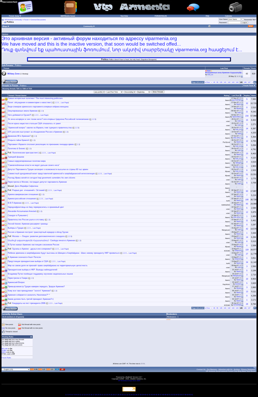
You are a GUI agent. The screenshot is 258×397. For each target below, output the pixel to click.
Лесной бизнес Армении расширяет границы (28, 224)
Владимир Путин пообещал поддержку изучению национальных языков (40, 274)
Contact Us (201, 369)
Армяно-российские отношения (22, 198)
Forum (26, 20)
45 (214, 82)
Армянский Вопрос (16, 282)
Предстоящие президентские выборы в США (28, 261)
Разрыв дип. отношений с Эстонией (28, 190)
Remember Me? (250, 20)
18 (96, 395)
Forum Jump (14, 16)
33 (129, 395)
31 (125, 395)
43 (152, 395)
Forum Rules (6, 358)
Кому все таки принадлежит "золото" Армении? (29, 291)
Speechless (236, 117)
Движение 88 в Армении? (19, 136)
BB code (5, 348)
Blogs (5, 26)
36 (136, 395)
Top (255, 368)
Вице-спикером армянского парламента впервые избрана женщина (38, 107)
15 (247, 120)
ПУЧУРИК (237, 305)
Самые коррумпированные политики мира (27, 161)
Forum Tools (248, 85)
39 (143, 395)
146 (245, 82)
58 (185, 395)
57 (183, 395)
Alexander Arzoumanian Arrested (22, 211)
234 (246, 116)
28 (247, 304)
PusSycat (226, 142)
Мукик (227, 109)
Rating (226, 95)
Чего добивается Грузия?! (19, 115)
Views (253, 95)
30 (123, 395)
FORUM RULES (161, 16)
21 (102, 395)
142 (229, 82)
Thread (11, 95)
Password (222, 22)
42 (247, 229)
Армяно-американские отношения (23, 194)
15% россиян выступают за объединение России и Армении (35, 132)
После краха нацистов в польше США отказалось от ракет (34, 123)
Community (88, 26)
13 (247, 291)
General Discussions (38, 20)
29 (120, 395)
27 (247, 254)
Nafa (239, 133)
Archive (237, 369)
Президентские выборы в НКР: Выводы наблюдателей (32, 270)
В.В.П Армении (15, 203)
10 (247, 279)
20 (100, 395)
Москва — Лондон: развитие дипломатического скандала (38, 236)
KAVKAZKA (226, 205)
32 (247, 103)
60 (247, 191)
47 (161, 395)
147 (249, 82)
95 (217, 82)
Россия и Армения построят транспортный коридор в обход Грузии (38, 232)
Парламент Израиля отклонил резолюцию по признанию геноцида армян (41, 144)
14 (247, 128)
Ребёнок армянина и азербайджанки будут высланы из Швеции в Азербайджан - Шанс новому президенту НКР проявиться (63, 253)
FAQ (207, 16)
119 (246, 250)
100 (246, 200)
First (207, 82)
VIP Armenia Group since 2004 (129, 381)
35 (134, 395)
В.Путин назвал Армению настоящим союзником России (33, 245)
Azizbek (238, 284)
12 (247, 141)
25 (111, 395)
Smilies (4, 350)
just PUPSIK (236, 100)
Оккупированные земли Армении (22, 111)
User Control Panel (9, 2)
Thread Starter (20, 95)
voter (239, 112)
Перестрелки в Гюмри (17, 278)
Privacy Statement (248, 369)
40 (145, 395)
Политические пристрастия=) (25, 153)
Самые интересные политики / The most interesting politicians (35, 98)
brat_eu (210, 74)
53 (174, 395)
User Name (223, 19)
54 (176, 395)
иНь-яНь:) (237, 138)
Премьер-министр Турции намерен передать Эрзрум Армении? (36, 286)
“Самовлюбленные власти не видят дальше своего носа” (33, 165)
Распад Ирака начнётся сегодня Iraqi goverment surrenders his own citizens (41, 178)
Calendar (228, 16)
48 (163, 395)
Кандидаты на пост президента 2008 (28, 303)
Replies (247, 95)
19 (98, 395)
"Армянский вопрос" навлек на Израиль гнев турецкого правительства (40, 128)
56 (181, 395)
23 (247, 153)
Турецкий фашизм (16, 157)
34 (247, 262)
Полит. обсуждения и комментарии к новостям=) (30, 102)
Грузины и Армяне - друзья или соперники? (32, 249)
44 (154, 395)
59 (188, 395)
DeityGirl (238, 250)
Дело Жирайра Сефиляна (26, 186)
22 (105, 395)
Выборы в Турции (15, 228)
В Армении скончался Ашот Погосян (24, 257)
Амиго (227, 100)
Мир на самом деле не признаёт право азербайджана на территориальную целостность (47, 265)
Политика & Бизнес (16, 148)
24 (109, 395)
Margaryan (226, 230)
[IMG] (4, 352)
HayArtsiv (226, 284)
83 (247, 204)
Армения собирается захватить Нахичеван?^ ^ (29, 295)
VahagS (238, 163)
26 (114, 395)
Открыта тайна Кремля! (18, 140)
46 (158, 395)
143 (233, 82)
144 (237, 82)
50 (167, 395)
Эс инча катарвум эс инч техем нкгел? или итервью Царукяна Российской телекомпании (48, 119)
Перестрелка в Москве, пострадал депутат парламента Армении (37, 182)
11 (247, 112)
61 (192, 395)
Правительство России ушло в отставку (26, 219)
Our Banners (212, 369)
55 (179, 395)
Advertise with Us (225, 369)
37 (138, 395)
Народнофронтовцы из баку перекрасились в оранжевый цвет (36, 207)
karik (228, 196)
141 (225, 82)
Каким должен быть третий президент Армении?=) (30, 299)
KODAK (227, 251)
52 (172, 395)
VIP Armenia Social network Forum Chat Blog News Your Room (230, 371)
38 (141, 395)
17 (94, 395)
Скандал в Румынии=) (18, 215)
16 (91, 395)
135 (221, 82)
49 (165, 395)
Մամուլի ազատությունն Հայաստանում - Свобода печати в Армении (41, 240)
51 (247, 174)
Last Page (64, 102)
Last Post (235, 95)
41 (147, 395)
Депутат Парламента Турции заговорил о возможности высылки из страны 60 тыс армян (48, 169)
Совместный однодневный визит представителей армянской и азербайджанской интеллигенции (51, 173)
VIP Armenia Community (13, 20)
